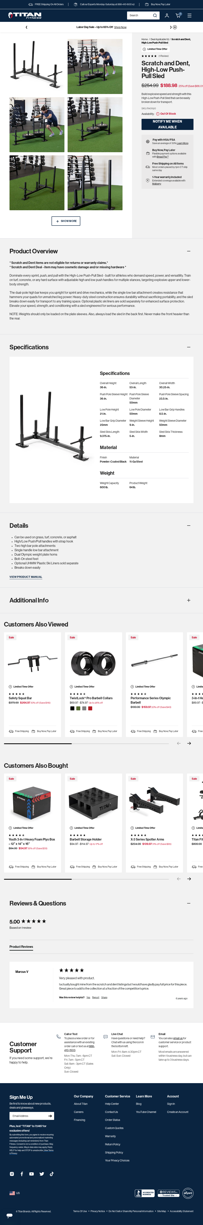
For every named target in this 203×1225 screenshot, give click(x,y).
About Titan (80, 1103)
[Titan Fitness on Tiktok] (51, 1175)
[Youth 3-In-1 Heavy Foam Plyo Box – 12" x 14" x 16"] (32, 802)
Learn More (182, 143)
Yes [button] (88, 997)
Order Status (112, 1119)
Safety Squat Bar (20, 698)
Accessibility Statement (181, 1211)
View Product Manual (26, 577)
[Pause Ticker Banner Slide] (175, 27)
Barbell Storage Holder (86, 839)
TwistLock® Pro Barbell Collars (91, 698)
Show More (69, 221)
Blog (139, 1103)
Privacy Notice (98, 1211)
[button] (178, 15)
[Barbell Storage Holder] (93, 802)
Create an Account (177, 1112)
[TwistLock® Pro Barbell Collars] (93, 660)
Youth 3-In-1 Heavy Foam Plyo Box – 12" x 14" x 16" (32, 842)
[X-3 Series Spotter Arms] (154, 802)
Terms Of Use (80, 1211)
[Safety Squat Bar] (32, 660)
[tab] (21, 948)
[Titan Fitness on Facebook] (21, 1175)
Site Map (162, 1211)
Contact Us (111, 1112)
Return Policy (112, 1144)
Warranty (110, 1136)
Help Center (112, 1103)
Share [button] (104, 997)
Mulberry (156, 183)
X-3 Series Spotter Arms (147, 839)
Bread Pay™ (163, 156)
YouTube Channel (146, 1112)
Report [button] (95, 997)
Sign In (171, 1103)
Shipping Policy (114, 1152)
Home (145, 39)
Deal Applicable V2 (160, 39)
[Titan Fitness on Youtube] (31, 1175)
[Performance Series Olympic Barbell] (154, 660)
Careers (78, 1112)
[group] (30, 922)
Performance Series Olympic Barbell (151, 700)
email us (178, 1038)
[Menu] (189, 15)
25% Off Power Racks (116, 27)
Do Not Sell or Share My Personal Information (131, 1211)
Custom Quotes (114, 1128)
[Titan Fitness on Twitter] (41, 1175)
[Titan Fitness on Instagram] (12, 1175)
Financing (79, 1119)
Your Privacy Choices (117, 1160)
